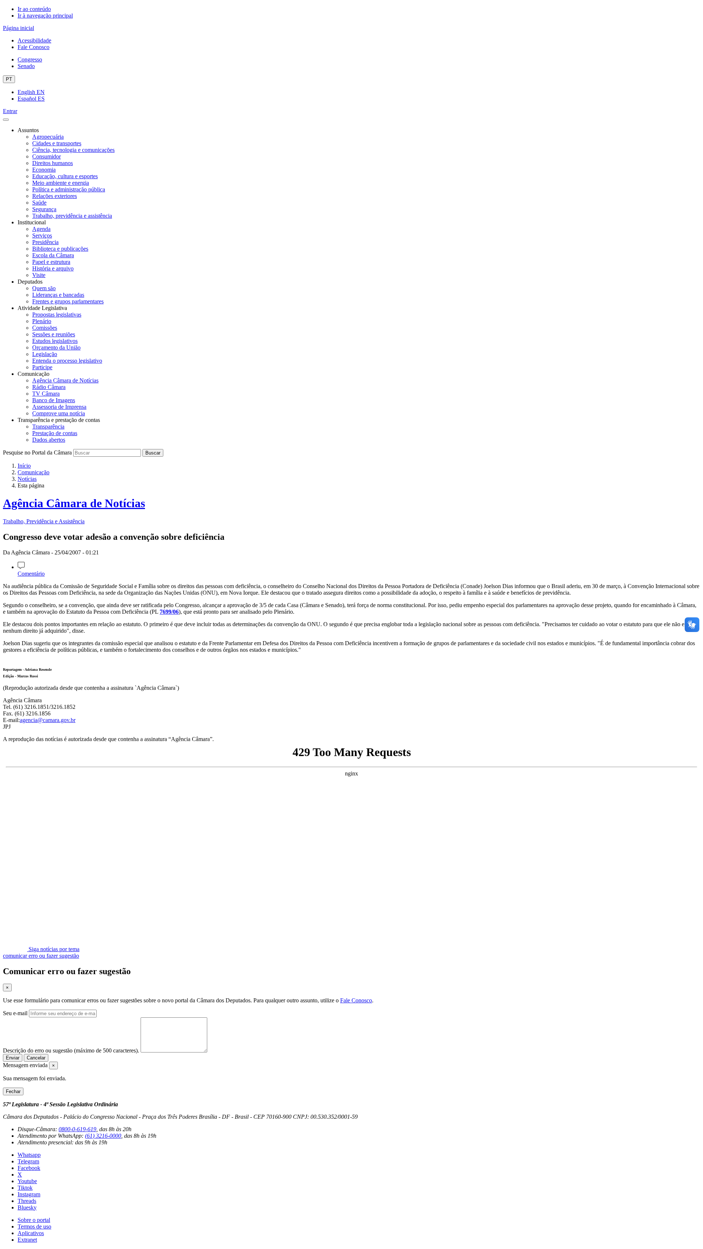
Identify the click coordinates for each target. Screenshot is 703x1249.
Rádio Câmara (49, 387)
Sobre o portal (34, 1220)
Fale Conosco (33, 47)
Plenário (41, 321)
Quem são (44, 288)
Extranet (27, 1240)
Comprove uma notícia (58, 413)
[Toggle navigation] (6, 120)
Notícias (27, 479)
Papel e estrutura (51, 262)
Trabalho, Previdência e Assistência (44, 521)
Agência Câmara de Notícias (65, 380)
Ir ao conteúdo (34, 9)
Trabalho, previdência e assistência (72, 216)
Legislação (44, 354)
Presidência (45, 242)
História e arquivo (53, 268)
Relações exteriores (54, 196)
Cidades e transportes (56, 143)
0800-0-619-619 (77, 1129)
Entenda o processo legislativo (67, 361)
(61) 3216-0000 (103, 1136)
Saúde (39, 202)
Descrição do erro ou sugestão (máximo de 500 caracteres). (71, 1050)
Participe (42, 367)
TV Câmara (46, 393)
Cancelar (36, 1058)
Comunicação (33, 472)
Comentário (31, 574)
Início (24, 466)
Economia (44, 170)
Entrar (10, 111)
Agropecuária (48, 137)
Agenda (41, 229)
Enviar (12, 1058)
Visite (38, 275)
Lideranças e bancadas (58, 295)
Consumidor (46, 156)
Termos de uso (34, 1226)
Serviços (42, 235)
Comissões (44, 328)
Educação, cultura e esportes (65, 176)
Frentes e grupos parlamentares (68, 301)
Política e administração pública (68, 189)
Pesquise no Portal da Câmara (37, 452)
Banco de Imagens (53, 400)
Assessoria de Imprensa (59, 407)
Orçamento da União (56, 347)
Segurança (44, 209)
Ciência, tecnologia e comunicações (73, 150)
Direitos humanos (52, 163)
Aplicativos (31, 1233)
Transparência (48, 426)
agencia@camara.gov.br (47, 720)
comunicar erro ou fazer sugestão (41, 956)
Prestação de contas (54, 433)
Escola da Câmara (53, 255)
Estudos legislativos (55, 341)
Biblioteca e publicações (60, 249)
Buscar (152, 453)
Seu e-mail (15, 1013)
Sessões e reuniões (53, 334)
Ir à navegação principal (45, 15)
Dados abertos (48, 440)
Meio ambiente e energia (60, 183)
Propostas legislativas (56, 314)
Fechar (13, 1091)
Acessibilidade (34, 40)
